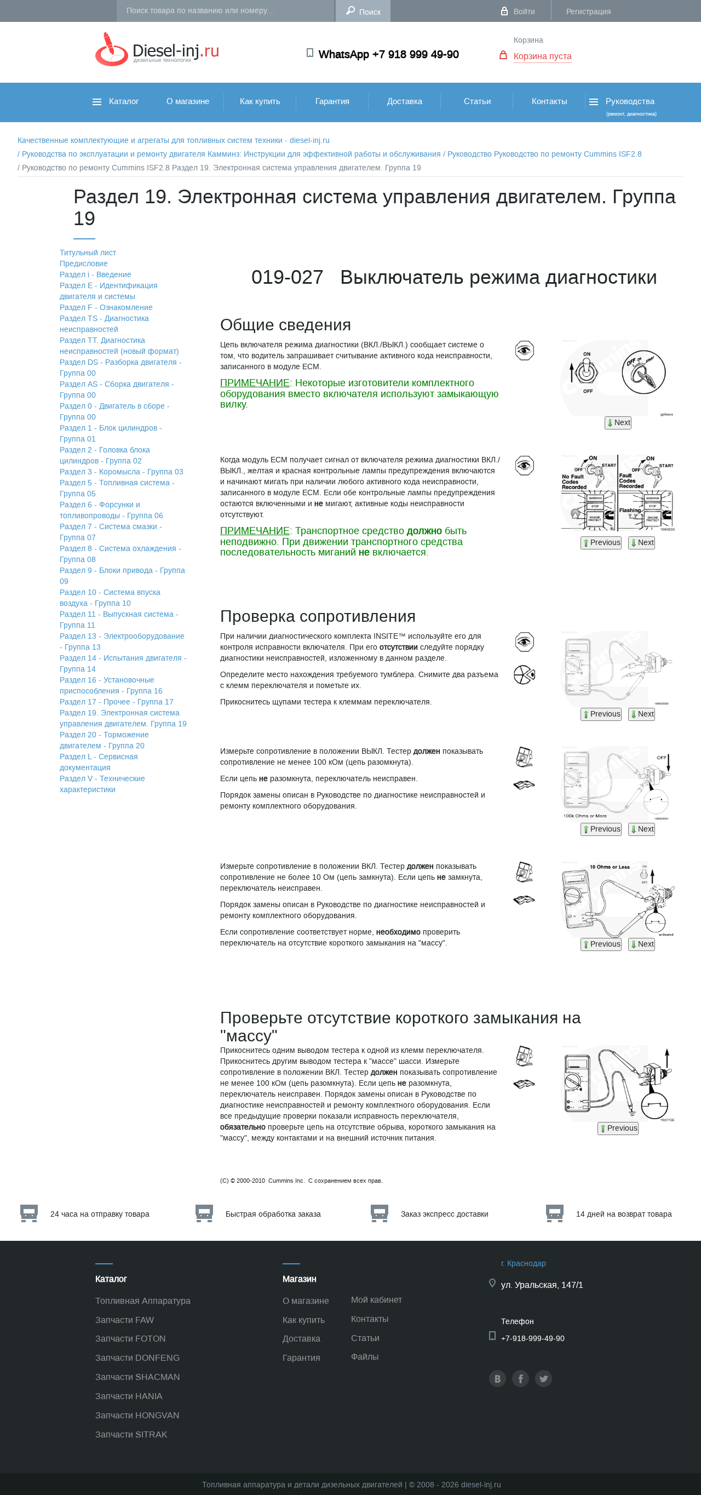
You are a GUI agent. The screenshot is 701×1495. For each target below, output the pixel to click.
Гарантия (332, 101)
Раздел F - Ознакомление (106, 307)
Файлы (365, 1356)
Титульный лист (88, 253)
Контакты (549, 101)
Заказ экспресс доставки (445, 1214)
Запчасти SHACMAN (137, 1377)
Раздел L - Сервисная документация (99, 762)
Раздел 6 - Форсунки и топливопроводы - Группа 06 (111, 510)
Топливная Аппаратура (143, 1301)
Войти (524, 12)
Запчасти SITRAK (131, 1434)
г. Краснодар (523, 1263)
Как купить (260, 101)
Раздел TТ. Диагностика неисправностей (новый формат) (119, 346)
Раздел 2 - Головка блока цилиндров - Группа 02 (105, 455)
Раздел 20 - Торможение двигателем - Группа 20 (104, 740)
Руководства (630, 106)
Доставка (404, 101)
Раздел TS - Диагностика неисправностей (104, 324)
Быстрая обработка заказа (273, 1214)
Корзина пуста (543, 56)
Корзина (528, 40)
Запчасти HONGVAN (137, 1415)
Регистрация (588, 12)
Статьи (477, 101)
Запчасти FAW (124, 1320)
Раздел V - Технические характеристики (102, 784)
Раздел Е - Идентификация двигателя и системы (109, 291)
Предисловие (84, 264)
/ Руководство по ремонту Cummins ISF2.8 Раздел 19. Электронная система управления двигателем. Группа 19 (219, 168)
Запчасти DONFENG (137, 1358)
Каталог (123, 101)
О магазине (187, 101)
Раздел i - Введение (95, 275)
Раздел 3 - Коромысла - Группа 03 (121, 472)
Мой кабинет (376, 1299)
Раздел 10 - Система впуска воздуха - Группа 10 (110, 598)
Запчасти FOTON (130, 1338)
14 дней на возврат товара (624, 1214)
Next (622, 422)
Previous (605, 542)
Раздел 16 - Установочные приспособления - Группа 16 (111, 685)
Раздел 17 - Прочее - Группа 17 (117, 702)
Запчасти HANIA (129, 1396)
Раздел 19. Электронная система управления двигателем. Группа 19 (123, 718)
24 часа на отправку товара (100, 1214)
